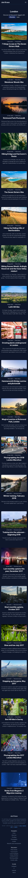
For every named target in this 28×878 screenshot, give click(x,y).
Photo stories (14, 849)
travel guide (18, 41)
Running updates (14, 858)
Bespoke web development (14, 843)
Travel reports (14, 851)
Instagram (14, 866)
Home (14, 833)
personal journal (18, 493)
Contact (14, 841)
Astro (21, 825)
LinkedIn (14, 870)
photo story (18, 79)
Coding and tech (14, 856)
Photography (14, 839)
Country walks (14, 860)
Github (14, 872)
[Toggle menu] (25, 2)
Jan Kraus (5, 2)
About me (14, 835)
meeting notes (17, 788)
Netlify (15, 827)
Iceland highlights (14, 853)
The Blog (14, 837)
